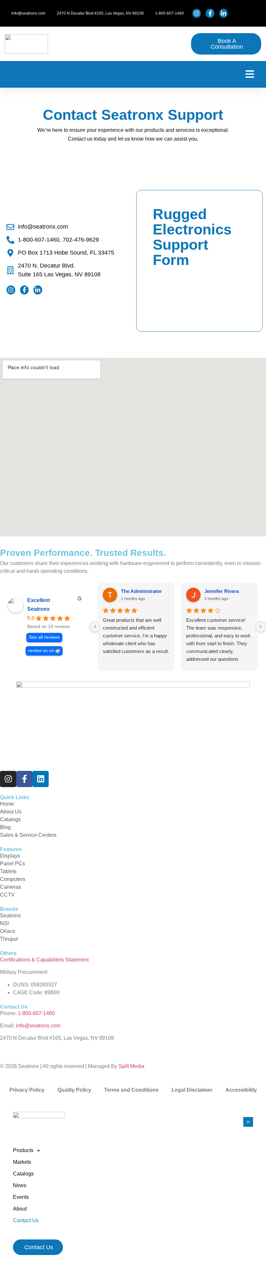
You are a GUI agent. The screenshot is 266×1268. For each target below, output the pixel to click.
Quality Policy (74, 1090)
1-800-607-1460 (36, 1013)
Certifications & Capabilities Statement (44, 959)
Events (21, 1197)
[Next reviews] (260, 626)
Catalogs (23, 1173)
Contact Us (26, 1220)
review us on (41, 650)
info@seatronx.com (38, 1025)
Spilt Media (131, 1066)
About (20, 1209)
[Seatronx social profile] (197, 13)
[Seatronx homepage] (26, 44)
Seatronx (38, 609)
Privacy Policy (26, 1090)
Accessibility (241, 1090)
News (19, 1185)
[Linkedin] (40, 779)
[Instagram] (8, 779)
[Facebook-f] (24, 779)
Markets (22, 1162)
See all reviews (44, 637)
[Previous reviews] (95, 626)
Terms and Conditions (131, 1090)
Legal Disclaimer (192, 1090)
